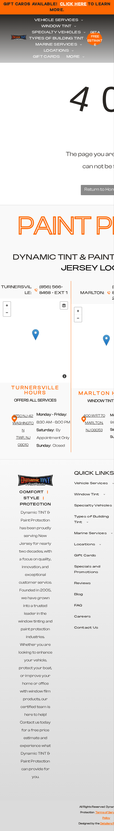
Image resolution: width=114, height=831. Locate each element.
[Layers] (64, 305)
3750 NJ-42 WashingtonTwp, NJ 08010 (23, 430)
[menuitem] (58, 20)
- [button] (7, 312)
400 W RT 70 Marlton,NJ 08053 (94, 422)
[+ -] (35, 340)
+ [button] (7, 305)
